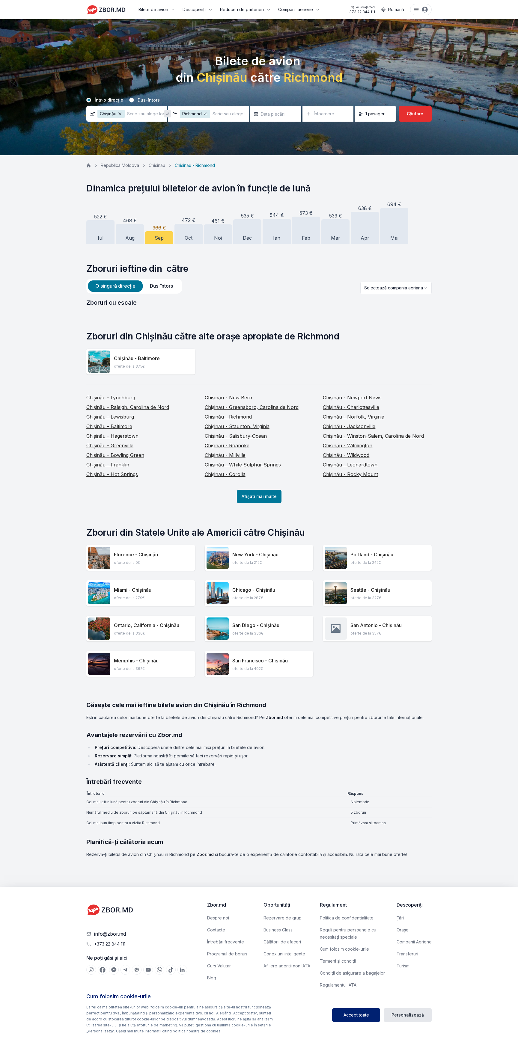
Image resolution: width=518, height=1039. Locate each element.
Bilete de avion (153, 9)
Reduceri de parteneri (242, 9)
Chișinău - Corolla (225, 474)
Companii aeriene (295, 9)
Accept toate (356, 1014)
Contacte (216, 929)
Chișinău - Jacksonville (349, 426)
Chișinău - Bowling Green (115, 455)
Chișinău (157, 165)
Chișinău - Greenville (109, 445)
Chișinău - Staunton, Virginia (237, 426)
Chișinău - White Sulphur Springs (243, 465)
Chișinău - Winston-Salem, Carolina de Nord (373, 436)
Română (396, 9)
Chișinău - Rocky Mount (350, 474)
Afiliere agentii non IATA (286, 965)
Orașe (403, 929)
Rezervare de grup (282, 917)
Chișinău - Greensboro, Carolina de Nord (252, 407)
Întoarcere (324, 113)
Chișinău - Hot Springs (112, 474)
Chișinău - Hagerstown (112, 436)
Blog (211, 977)
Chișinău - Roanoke (227, 445)
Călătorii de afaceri (282, 941)
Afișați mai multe (259, 496)
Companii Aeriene (414, 941)
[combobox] (396, 288)
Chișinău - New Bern (228, 398)
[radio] (88, 100)
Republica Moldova (120, 165)
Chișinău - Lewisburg (110, 417)
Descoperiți (194, 9)
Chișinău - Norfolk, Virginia (353, 417)
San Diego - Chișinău (255, 625)
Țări (400, 917)
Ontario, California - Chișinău (146, 625)
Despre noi (218, 917)
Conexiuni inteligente (284, 953)
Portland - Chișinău (371, 555)
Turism (403, 965)
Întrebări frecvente (225, 941)
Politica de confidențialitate (347, 917)
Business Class (278, 929)
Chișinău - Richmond (228, 417)
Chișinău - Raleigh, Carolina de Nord (127, 407)
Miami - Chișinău (132, 590)
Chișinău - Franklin (107, 465)
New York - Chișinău (255, 555)
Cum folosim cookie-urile (344, 949)
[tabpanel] (259, 302)
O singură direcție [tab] (115, 286)
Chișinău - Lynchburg (110, 398)
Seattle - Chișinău (370, 590)
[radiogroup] (259, 100)
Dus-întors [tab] (161, 286)
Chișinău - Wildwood (346, 455)
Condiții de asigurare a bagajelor (352, 972)
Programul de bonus (227, 953)
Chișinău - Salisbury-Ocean (236, 436)
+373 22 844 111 (361, 9)
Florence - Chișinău (136, 555)
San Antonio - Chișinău (376, 625)
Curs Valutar (219, 965)
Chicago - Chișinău (253, 590)
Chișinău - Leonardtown (350, 465)
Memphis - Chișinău (136, 661)
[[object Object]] (91, 970)
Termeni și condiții (338, 961)
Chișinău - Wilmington (347, 445)
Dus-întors (149, 100)
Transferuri (407, 953)
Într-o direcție (109, 100)
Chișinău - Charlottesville (351, 407)
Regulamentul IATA (338, 984)
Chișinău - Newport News (352, 398)
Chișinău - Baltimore (137, 358)
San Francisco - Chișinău (260, 661)
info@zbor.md (110, 934)
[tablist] (134, 286)
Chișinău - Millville (225, 455)
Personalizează (407, 1014)
